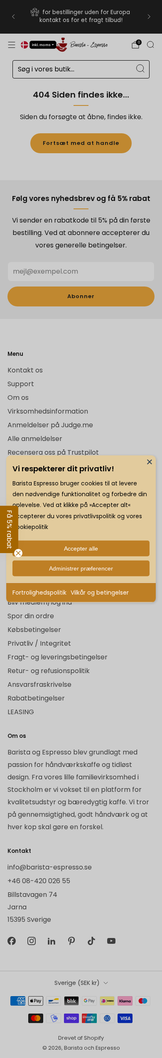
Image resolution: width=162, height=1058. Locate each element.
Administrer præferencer (81, 568)
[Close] (149, 462)
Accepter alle (81, 548)
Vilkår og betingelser (100, 592)
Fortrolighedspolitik (39, 592)
